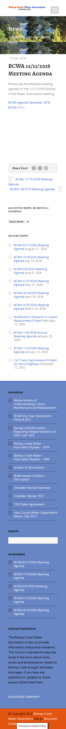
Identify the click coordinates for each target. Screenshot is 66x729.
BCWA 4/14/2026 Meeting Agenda (31, 612)
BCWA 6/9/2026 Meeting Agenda (30, 588)
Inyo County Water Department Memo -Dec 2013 (35, 514)
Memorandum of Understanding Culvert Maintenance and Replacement (35, 404)
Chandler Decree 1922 (29, 496)
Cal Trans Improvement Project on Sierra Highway (35, 362)
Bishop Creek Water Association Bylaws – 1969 (32, 457)
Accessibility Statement (24, 697)
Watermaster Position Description (29, 477)
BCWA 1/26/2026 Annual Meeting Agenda (30, 334)
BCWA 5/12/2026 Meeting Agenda (31, 600)
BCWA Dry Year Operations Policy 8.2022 (32, 418)
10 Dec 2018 (18, 58)
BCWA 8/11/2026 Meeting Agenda (31, 564)
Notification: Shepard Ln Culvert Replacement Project (36, 319)
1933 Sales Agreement (29, 504)
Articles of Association (29, 467)
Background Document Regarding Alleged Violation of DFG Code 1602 (35, 431)
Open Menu (55, 10)
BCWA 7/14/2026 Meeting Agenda (31, 576)
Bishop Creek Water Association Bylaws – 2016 (32, 445)
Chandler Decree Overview (32, 488)
